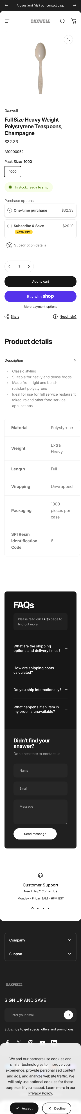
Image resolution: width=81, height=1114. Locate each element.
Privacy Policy (40, 1087)
